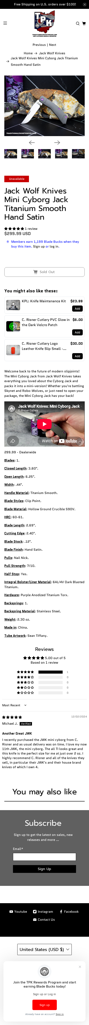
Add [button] (77, 308)
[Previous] (32, 142)
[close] (85, 4)
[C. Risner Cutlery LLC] (44, 23)
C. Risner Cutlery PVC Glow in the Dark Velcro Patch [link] (46, 322)
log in (54, 246)
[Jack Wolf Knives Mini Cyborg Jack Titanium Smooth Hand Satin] (44, 106)
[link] (13, 305)
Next (52, 44)
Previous (39, 44)
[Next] (57, 142)
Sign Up (44, 869)
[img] (12, 717)
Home (28, 53)
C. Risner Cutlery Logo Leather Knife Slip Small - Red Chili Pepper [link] (42, 346)
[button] (14, 228)
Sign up (39, 246)
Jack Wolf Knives (52, 53)
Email (18, 848)
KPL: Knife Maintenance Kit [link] (44, 301)
